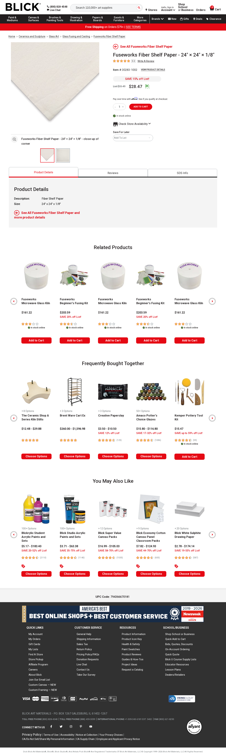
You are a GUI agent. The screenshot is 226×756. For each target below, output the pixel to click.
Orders (201, 10)
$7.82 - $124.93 (146, 546)
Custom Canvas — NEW (42, 684)
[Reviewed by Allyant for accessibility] (194, 727)
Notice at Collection (86, 734)
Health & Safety (131, 644)
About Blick (35, 674)
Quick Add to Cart (175, 639)
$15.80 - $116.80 (147, 428)
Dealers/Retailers (175, 674)
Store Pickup (36, 659)
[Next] (212, 301)
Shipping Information (89, 639)
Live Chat (82, 664)
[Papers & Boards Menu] (97, 23)
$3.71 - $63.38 (69, 546)
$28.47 (135, 86)
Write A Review (146, 61)
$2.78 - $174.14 (184, 546)
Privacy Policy (31, 734)
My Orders (34, 639)
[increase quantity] (123, 107)
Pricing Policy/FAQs (88, 654)
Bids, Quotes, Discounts (179, 644)
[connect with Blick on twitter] (61, 728)
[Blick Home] (23, 7)
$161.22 (27, 312)
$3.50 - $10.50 (107, 428)
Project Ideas (129, 664)
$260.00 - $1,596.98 (72, 428)
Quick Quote (172, 654)
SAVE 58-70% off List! (110, 550)
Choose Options (36, 456)
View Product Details (153, 69)
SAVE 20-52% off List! (34, 550)
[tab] (43, 172)
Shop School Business (186, 7)
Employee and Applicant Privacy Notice (118, 739)
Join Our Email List (39, 679)
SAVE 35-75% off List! (72, 550)
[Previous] (13, 301)
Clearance (215, 18)
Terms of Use (50, 734)
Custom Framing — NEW (43, 690)
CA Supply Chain (85, 739)
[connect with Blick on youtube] (90, 728)
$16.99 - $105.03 (109, 546)
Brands (156, 18)
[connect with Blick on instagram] (71, 728)
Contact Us (83, 669)
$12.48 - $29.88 (31, 428)
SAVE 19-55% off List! (187, 550)
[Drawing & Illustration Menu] (76, 23)
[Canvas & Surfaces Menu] (34, 23)
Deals (199, 18)
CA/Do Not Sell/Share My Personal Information (48, 739)
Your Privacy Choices (111, 734)
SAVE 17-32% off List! (149, 433)
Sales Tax (82, 644)
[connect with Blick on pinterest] (80, 728)
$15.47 (179, 428)
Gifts (186, 18)
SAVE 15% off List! (137, 79)
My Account (36, 634)
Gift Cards (34, 644)
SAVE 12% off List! (109, 433)
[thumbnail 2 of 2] (63, 155)
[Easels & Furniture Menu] (119, 23)
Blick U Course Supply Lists (180, 659)
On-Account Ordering (177, 649)
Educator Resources (177, 664)
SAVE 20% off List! (70, 316)
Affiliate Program (38, 664)
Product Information (133, 634)
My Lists (33, 649)
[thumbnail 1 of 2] (47, 155)
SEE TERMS (133, 27)
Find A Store (36, 654)
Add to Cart (36, 340)
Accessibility (67, 734)
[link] (54, 10)
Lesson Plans (173, 669)
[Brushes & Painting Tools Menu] (55, 23)
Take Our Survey (86, 674)
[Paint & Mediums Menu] (12, 23)
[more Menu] (140, 23)
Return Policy (84, 649)
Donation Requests (88, 659)
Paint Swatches (131, 649)
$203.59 (65, 312)
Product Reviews (131, 654)
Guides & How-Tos (132, 659)
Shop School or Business (180, 634)
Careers (33, 669)
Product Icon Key (132, 639)
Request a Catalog (132, 669)
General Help (84, 634)
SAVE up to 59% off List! (189, 433)
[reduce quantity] (116, 107)
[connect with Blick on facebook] (51, 728)
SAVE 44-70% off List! (149, 550)
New (173, 18)
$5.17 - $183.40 (31, 546)
